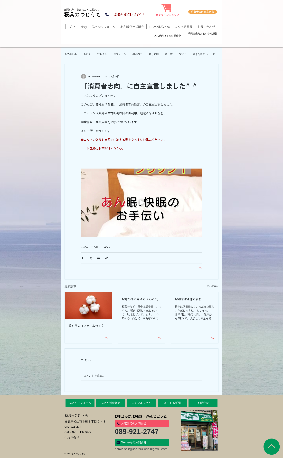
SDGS (182, 54)
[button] (214, 54)
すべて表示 (212, 286)
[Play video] (141, 203)
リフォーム (120, 54)
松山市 (169, 54)
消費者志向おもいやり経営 (202, 33)
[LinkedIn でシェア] (98, 258)
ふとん (87, 54)
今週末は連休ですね (188, 299)
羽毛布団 (137, 54)
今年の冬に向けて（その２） (141, 299)
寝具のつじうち (82, 14)
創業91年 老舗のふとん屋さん (81, 9)
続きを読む (199, 54)
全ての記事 (71, 54)
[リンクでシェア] (106, 258)
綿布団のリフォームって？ (86, 325)
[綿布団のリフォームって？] (88, 305)
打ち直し (102, 54)
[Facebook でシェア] (82, 258)
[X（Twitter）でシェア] (90, 258)
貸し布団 (154, 54)
